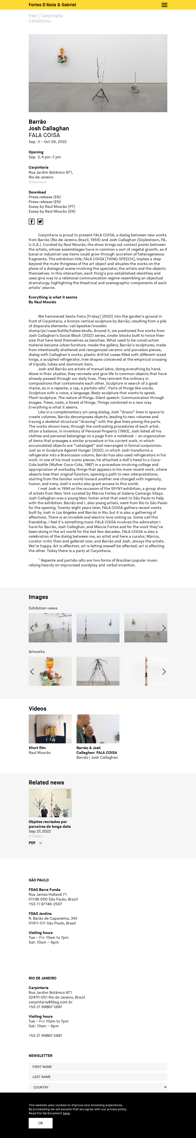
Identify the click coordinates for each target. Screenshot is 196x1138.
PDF (33, 843)
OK (40, 1123)
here (66, 1113)
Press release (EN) (45, 197)
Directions (38, 182)
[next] (163, 630)
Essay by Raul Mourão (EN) (52, 211)
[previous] (32, 630)
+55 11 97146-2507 (45, 904)
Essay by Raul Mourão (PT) (52, 206)
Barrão (37, 121)
